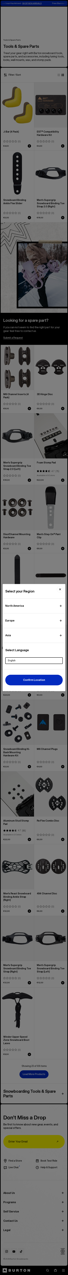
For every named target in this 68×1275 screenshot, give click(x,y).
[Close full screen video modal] (60, 589)
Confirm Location (34, 680)
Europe (10, 620)
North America (14, 605)
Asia (8, 635)
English (12, 660)
